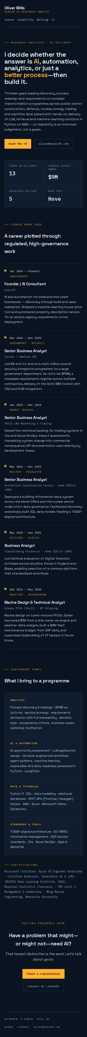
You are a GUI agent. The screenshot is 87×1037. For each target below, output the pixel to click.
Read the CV (18, 143)
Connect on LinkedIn (43, 986)
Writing (43, 19)
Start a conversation (43, 973)
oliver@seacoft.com (53, 143)
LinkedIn (23, 1026)
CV (53, 19)
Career (9, 19)
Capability (25, 19)
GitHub (8, 1026)
